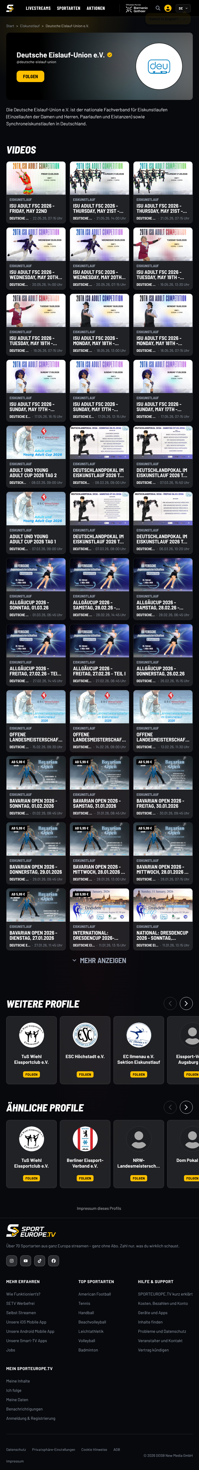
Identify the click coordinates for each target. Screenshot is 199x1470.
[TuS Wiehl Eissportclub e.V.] (31, 1035)
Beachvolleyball (92, 1322)
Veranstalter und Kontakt (160, 1340)
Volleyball (87, 1340)
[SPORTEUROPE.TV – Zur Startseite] (9, 8)
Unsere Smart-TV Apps (26, 1340)
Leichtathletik (91, 1331)
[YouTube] (25, 1260)
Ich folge (14, 1390)
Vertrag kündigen (153, 1350)
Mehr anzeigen (103, 960)
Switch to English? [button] (164, 18)
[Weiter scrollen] (186, 1003)
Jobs (10, 1350)
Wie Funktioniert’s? (23, 1294)
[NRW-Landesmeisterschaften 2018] (138, 1138)
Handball (86, 1312)
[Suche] (158, 8)
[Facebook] (53, 1260)
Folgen (30, 76)
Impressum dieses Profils (99, 1208)
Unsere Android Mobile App (30, 1331)
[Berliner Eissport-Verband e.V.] (85, 1138)
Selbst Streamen (21, 1312)
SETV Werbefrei (20, 1303)
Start (10, 26)
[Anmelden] (168, 8)
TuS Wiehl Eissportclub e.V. (31, 1059)
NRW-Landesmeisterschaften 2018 (138, 1163)
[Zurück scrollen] (170, 1003)
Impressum (15, 1461)
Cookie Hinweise (94, 1449)
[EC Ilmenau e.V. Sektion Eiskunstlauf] (138, 1035)
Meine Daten (17, 1399)
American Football (95, 1294)
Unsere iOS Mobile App (26, 1322)
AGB (116, 1449)
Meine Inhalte (18, 1381)
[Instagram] (11, 1260)
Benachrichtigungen (24, 1409)
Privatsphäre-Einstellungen (53, 1449)
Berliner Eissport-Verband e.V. (85, 1163)
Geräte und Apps (153, 1312)
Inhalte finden (150, 1322)
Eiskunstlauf (30, 26)
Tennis (84, 1303)
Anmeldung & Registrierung (30, 1418)
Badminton (88, 1350)
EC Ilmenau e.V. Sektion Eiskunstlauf (138, 1059)
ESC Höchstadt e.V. (85, 1056)
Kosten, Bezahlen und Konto (163, 1303)
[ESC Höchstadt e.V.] (85, 1035)
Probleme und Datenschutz (162, 1331)
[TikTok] (39, 1260)
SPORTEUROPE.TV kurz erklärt (165, 1294)
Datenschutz (16, 1449)
